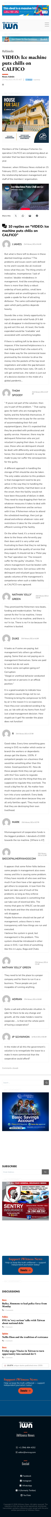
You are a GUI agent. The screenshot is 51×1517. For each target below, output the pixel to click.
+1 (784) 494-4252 (27, 1447)
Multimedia (7, 51)
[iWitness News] (25, 1424)
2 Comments (8, 1310)
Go (45, 1172)
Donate (23, 1270)
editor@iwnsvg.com (27, 1452)
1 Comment (8, 1327)
